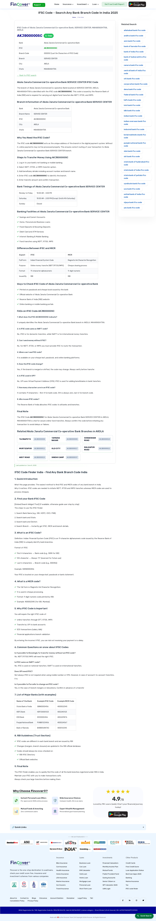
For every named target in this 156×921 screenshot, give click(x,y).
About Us (13, 898)
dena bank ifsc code (132, 89)
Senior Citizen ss (109, 881)
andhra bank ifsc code (133, 36)
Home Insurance (62, 874)
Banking (129, 878)
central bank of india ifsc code (135, 72)
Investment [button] (82, 4)
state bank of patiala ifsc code (135, 176)
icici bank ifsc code (132, 105)
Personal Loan (84, 885)
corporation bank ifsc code (135, 84)
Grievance (43, 898)
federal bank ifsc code (133, 95)
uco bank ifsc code (132, 189)
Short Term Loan (85, 889)
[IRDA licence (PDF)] (33, 884)
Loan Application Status (135, 870)
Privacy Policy (33, 901)
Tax (127, 885)
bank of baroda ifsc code (135, 46)
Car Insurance (61, 867)
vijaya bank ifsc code (133, 202)
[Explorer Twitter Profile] (143, 900)
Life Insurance (61, 878)
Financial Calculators (110, 863)
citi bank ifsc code (132, 79)
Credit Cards (130, 863)
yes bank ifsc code (132, 208)
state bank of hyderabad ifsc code (136, 163)
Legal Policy (82, 898)
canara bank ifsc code (133, 65)
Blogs (34, 898)
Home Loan (83, 878)
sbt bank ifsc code (132, 157)
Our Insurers (61, 885)
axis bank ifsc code (132, 41)
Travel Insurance (62, 889)
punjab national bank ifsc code (135, 144)
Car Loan (82, 867)
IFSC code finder (132, 889)
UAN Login (106, 889)
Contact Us (24, 898)
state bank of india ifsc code (136, 170)
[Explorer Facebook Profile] (123, 900)
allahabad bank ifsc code (134, 30)
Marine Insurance (62, 881)
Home (56, 4)
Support (37, 5)
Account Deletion (56, 898)
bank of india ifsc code (133, 52)
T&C (91, 898)
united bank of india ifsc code (134, 195)
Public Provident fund (111, 874)
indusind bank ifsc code (134, 129)
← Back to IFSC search (26, 75)
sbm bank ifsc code (132, 151)
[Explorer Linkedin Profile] (129, 900)
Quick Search (146, 916)
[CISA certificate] (24, 884)
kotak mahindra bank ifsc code (135, 136)
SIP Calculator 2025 (110, 885)
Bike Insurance (61, 863)
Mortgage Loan (85, 881)
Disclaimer (70, 898)
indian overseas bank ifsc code (135, 122)
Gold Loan (83, 874)
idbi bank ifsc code (132, 111)
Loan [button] (94, 4)
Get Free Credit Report (114, 4)
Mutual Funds (108, 870)
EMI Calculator (84, 870)
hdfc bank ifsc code (132, 100)
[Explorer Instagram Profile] (136, 900)
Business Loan (84, 863)
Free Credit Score (132, 867)
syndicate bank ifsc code (134, 184)
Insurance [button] (67, 4)
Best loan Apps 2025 (133, 874)
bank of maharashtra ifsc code (135, 58)
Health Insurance (62, 870)
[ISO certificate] (43, 884)
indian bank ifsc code (133, 116)
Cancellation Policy (17, 901)
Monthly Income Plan (110, 867)
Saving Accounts (109, 878)
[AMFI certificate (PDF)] (14, 884)
